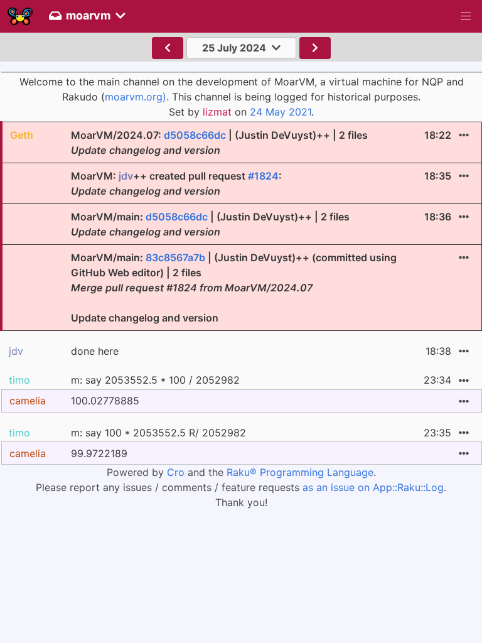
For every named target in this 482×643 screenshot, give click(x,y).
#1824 (263, 176)
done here (95, 351)
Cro (176, 472)
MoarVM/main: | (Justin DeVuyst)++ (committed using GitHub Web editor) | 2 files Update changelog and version (234, 287)
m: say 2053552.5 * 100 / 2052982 (155, 380)
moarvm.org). (137, 96)
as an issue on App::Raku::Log (373, 487)
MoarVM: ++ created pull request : (176, 183)
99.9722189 (99, 453)
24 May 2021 (280, 111)
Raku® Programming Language (300, 472)
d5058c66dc (195, 135)
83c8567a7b (175, 257)
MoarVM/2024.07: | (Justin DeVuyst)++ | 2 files (219, 142)
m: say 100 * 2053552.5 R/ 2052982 (158, 432)
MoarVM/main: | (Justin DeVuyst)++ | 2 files (210, 224)
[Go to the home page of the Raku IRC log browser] (20, 16)
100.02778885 (105, 400)
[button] (465, 16)
